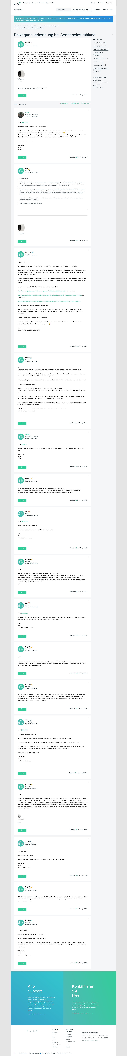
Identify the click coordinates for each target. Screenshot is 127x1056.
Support (93, 3)
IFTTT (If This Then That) (100, 58)
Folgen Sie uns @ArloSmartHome (90, 1040)
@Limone (24, 444)
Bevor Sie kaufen (98, 42)
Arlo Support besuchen (34, 1014)
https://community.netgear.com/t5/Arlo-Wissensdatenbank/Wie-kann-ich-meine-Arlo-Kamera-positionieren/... (49, 301)
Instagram (37, 1031)
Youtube (34, 1031)
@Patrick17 (24, 122)
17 (76, 963)
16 (76, 909)
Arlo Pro (54, 1034)
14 (76, 829)
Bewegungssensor (99, 46)
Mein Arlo (100, 3)
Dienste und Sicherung (100, 49)
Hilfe (111, 9)
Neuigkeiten (69, 1036)
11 (76, 673)
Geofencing (97, 55)
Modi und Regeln (98, 65)
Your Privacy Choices (34, 1053)
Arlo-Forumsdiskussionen (29, 26)
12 (76, 708)
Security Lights (50, 3)
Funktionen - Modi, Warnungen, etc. (49, 26)
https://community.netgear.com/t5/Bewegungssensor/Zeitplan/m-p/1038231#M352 (42, 291)
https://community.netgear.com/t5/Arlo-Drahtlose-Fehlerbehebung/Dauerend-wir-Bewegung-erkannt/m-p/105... (50, 295)
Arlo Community (18, 9)
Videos (96, 71)
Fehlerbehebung (42, 88)
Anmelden (105, 9)
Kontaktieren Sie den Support (80, 1013)
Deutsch (16, 26)
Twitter (30, 1031)
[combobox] (81, 9)
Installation (97, 62)
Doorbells (41, 3)
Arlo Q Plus (55, 1042)
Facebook (27, 1031)
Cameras (34, 3)
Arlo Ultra (54, 1032)
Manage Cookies (46, 1053)
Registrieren (97, 9)
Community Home (70, 1041)
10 (76, 635)
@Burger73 (24, 521)
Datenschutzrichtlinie (23, 1053)
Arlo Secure (69, 1034)
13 (75, 773)
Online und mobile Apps (100, 68)
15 (76, 875)
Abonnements (27, 3)
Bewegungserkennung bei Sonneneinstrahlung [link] (30, 28)
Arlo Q (54, 1039)
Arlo (53, 1037)
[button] (89, 40)
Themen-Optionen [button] (112, 34)
